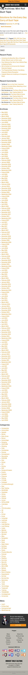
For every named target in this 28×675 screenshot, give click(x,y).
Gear (3, 486)
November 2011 (6, 358)
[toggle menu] (25, 4)
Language (4, 518)
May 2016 (4, 250)
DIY (7, 38)
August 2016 (5, 244)
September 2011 (6, 362)
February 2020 (6, 160)
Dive (3, 460)
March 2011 (5, 374)
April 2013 (5, 324)
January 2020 (6, 162)
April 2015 (5, 276)
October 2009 (6, 408)
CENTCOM (5, 444)
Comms (4, 452)
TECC (3, 584)
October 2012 (5, 336)
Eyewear (4, 474)
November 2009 (6, 406)
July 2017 (4, 222)
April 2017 (4, 228)
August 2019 (5, 172)
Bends (3, 434)
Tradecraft (5, 588)
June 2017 (5, 224)
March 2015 (5, 278)
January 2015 (6, 282)
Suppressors (5, 574)
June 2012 (5, 344)
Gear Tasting (5, 488)
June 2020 (5, 152)
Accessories (5, 428)
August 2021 (5, 130)
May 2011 (4, 370)
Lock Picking (5, 526)
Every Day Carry (4, 40)
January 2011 (5, 378)
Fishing (4, 478)
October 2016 (5, 240)
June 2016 (5, 248)
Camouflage (5, 440)
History (4, 496)
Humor (4, 500)
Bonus (3, 438)
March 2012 (5, 350)
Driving (4, 466)
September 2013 (6, 314)
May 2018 (4, 202)
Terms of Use (20, 636)
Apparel (4, 432)
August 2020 (5, 148)
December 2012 (6, 332)
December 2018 (6, 188)
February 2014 (6, 304)
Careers (8, 642)
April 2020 (5, 156)
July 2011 (4, 366)
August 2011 (5, 364)
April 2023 (5, 114)
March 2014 (5, 302)
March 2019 (5, 182)
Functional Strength (7, 484)
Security (4, 562)
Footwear (4, 482)
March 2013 (5, 326)
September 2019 (6, 170)
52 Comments (11, 44)
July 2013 (4, 318)
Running (4, 560)
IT (2, 506)
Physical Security (7, 552)
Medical (4, 530)
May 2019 (4, 178)
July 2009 (5, 414)
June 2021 (5, 132)
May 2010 (4, 394)
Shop (8, 634)
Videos (8, 636)
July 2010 (4, 390)
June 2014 (5, 296)
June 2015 (5, 272)
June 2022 (5, 122)
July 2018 (4, 198)
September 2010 (6, 386)
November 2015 (6, 262)
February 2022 (6, 124)
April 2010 (5, 396)
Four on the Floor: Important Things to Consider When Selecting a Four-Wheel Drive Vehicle (14, 86)
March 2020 (5, 158)
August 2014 (5, 292)
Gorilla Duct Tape (5, 42)
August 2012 (5, 340)
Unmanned (5, 596)
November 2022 (6, 120)
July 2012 (4, 342)
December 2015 (6, 260)
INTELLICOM (5, 502)
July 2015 (4, 270)
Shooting (4, 564)
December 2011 (6, 356)
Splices (4, 568)
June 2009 (5, 416)
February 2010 (6, 400)
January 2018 (6, 210)
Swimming (5, 580)
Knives (3, 514)
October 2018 (5, 192)
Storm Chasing (6, 572)
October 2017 (5, 216)
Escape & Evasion (7, 470)
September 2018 (6, 194)
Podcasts (8, 638)
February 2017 (6, 232)
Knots (3, 516)
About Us (20, 634)
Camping (4, 442)
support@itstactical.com (14, 667)
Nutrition (4, 546)
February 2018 (6, 208)
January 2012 (6, 354)
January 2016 (6, 258)
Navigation (5, 538)
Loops (3, 528)
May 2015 (4, 274)
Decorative (5, 456)
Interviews (5, 504)
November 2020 (6, 142)
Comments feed (6, 608)
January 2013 (6, 330)
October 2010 (5, 384)
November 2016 (6, 238)
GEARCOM (5, 490)
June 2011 (4, 368)
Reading (4, 558)
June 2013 (5, 320)
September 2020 (7, 146)
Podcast (4, 554)
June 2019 (5, 176)
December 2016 (6, 236)
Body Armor (5, 436)
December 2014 (6, 284)
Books (8, 640)
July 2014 (4, 294)
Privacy (4, 556)
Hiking (3, 494)
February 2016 (6, 256)
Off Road (4, 548)
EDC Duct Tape (21, 38)
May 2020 (5, 154)
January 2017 (5, 234)
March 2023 (5, 116)
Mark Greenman (6, 26)
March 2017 (5, 230)
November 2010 (6, 382)
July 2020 (5, 150)
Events (4, 472)
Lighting (4, 522)
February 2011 (6, 376)
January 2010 (6, 402)
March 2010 (5, 398)
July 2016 (4, 246)
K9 (2, 510)
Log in (3, 604)
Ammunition (5, 430)
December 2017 (6, 212)
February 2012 (6, 352)
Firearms (4, 476)
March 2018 (5, 206)
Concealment (5, 454)
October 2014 (5, 288)
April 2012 (4, 348)
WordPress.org (6, 610)
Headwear (4, 492)
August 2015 (5, 268)
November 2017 (6, 214)
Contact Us (20, 640)
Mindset (4, 534)
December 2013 (6, 308)
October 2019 (5, 168)
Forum (8, 644)
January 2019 (6, 186)
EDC (15, 38)
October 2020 (6, 144)
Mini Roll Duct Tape (16, 42)
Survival (4, 576)
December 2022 (6, 118)
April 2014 (5, 300)
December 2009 (6, 404)
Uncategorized (6, 594)
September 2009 (7, 410)
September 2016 (6, 242)
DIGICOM (4, 458)
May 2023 (5, 112)
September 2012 (6, 338)
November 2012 (6, 334)
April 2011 (4, 372)
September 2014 (6, 290)
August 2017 (5, 220)
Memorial (4, 532)
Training (4, 590)
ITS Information (6, 508)
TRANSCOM (5, 592)
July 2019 (4, 174)
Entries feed (5, 606)
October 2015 (5, 264)
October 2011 (5, 360)
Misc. (3, 536)
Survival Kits (5, 578)
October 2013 (5, 312)
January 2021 (6, 138)
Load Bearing (5, 524)
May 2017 (4, 226)
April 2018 (5, 204)
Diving (3, 462)
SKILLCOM (5, 566)
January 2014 (6, 306)
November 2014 (6, 286)
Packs (3, 550)
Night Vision (5, 544)
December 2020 (6, 140)
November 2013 (6, 310)
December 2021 (6, 126)
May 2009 (5, 418)
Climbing (4, 446)
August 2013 (5, 316)
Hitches (4, 498)
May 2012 (4, 346)
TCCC (3, 582)
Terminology (5, 586)
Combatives (5, 450)
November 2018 (6, 190)
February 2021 (6, 136)
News (3, 540)
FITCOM (4, 480)
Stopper (4, 570)
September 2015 (6, 266)
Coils (3, 448)
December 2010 (6, 380)
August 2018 (5, 196)
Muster (20, 642)
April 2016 (5, 252)
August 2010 (5, 388)
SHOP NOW (18, 625)
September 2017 (6, 218)
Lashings (4, 520)
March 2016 (5, 254)
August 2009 (6, 412)
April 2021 (4, 134)
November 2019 (6, 166)
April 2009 (5, 420)
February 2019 (6, 184)
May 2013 (4, 322)
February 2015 (6, 280)
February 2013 (6, 328)
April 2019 (5, 180)
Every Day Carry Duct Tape (18, 40)
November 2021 (6, 128)
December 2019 (6, 164)
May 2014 (4, 298)
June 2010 (5, 392)
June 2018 (5, 200)
